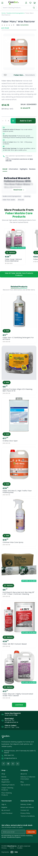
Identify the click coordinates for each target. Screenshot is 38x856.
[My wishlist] (30, 3)
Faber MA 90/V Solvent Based (15, 644)
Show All (21, 200)
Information (13, 169)
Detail (5, 169)
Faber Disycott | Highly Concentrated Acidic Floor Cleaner (18, 695)
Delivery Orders (26, 804)
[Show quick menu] (34, 854)
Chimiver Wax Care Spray (13, 542)
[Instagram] (8, 764)
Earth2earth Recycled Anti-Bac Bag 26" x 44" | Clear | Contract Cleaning (18, 593)
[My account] (26, 3)
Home (4, 13)
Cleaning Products (8, 785)
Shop (3, 774)
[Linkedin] (17, 764)
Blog (22, 782)
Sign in (4, 804)
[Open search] (34, 8)
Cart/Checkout (7, 813)
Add (6, 331)
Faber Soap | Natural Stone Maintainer (13, 260)
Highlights (24, 169)
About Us (24, 774)
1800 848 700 (8, 150)
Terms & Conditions (28, 816)
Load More (19, 705)
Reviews (32, 169)
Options (12, 252)
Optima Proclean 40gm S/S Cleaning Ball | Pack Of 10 (17, 390)
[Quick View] (14, 248)
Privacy (4, 848)
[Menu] (2, 3)
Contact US (25, 810)
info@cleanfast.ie (10, 758)
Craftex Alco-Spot (10, 441)
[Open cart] (35, 3)
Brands (4, 777)
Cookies (19, 848)
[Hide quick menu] (36, 849)
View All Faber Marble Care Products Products (19, 274)
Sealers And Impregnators (15, 13)
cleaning (27, 196)
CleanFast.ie (12, 846)
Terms (11, 848)
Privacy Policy (25, 813)
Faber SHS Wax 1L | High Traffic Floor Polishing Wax (17, 491)
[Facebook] (3, 764)
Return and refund (27, 807)
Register (4, 807)
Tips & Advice (25, 785)
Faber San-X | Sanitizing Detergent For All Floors (18, 338)
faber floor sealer (9, 200)
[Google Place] (13, 764)
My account (6, 810)
